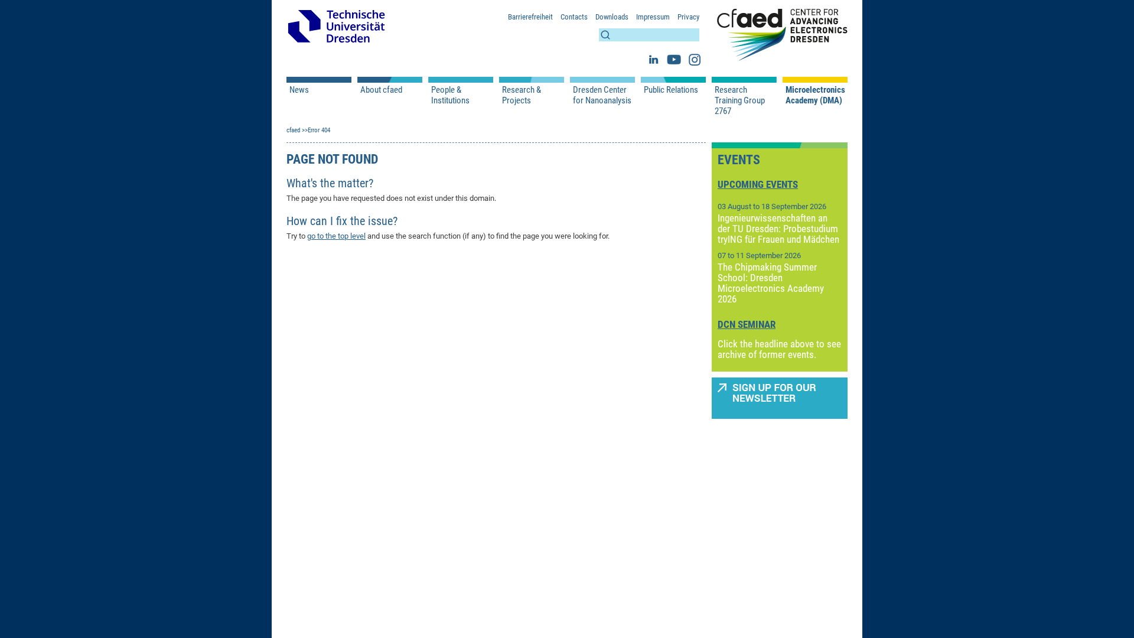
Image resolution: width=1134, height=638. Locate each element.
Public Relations (671, 89)
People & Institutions (450, 95)
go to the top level (336, 236)
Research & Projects (521, 95)
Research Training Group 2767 (740, 100)
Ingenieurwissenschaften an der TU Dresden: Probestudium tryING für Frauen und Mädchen (778, 228)
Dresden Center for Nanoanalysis (602, 95)
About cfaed (381, 89)
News (299, 89)
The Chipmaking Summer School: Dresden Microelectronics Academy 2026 (771, 283)
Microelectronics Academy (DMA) (815, 95)
